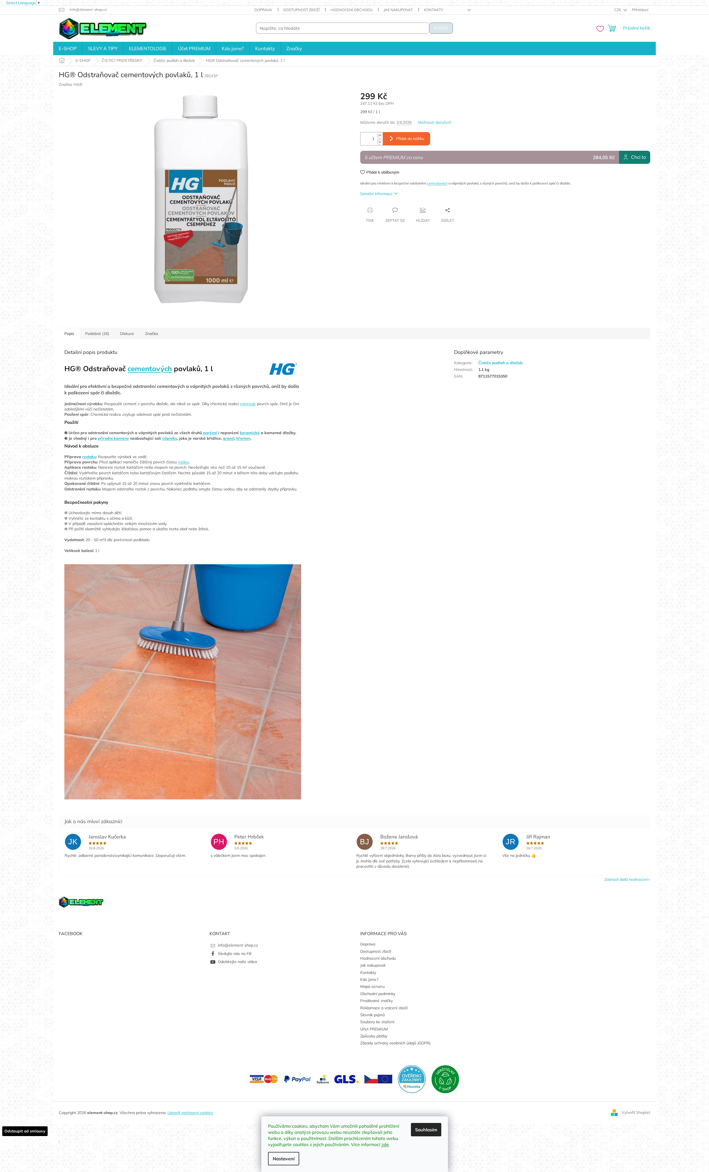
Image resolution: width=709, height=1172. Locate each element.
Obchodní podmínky (377, 993)
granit (228, 438)
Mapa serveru (372, 986)
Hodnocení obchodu (351, 10)
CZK (618, 10)
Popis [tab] (69, 333)
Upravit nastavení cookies (190, 1112)
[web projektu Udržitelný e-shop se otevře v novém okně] (445, 1078)
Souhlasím (426, 1129)
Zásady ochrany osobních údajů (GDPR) (395, 1042)
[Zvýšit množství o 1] (380, 135)
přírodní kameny (113, 438)
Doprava (263, 10)
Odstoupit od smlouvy (24, 1131)
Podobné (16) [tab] (97, 333)
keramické (250, 432)
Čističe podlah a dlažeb (500, 362)
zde (385, 1144)
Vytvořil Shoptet (636, 1112)
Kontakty (433, 10)
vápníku (169, 438)
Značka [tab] (151, 333)
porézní (210, 432)
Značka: (70, 84)
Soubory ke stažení (377, 1021)
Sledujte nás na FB (235, 953)
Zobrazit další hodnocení (625, 879)
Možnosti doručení (434, 122)
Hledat (441, 28)
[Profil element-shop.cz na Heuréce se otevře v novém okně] (412, 1078)
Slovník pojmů (372, 1014)
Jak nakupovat (398, 10)
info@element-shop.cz (238, 945)
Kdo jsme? (369, 979)
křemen (243, 438)
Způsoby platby (373, 1036)
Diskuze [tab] (127, 333)
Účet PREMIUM (374, 1029)
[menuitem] (67, 48)
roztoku (89, 456)
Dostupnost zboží (301, 10)
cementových (437, 183)
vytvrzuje (248, 403)
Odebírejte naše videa (237, 961)
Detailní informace (376, 193)
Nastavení (283, 1158)
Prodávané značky (376, 1000)
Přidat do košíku (410, 138)
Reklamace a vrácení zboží (384, 1007)
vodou (183, 462)
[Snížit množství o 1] (380, 142)
